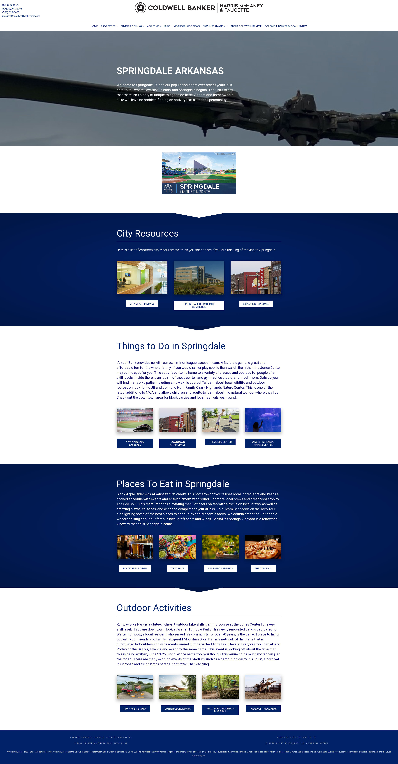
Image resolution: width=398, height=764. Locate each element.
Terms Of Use (285, 737)
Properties (109, 28)
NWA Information (215, 28)
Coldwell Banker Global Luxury (286, 26)
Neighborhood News (187, 26)
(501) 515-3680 (10, 12)
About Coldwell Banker (246, 26)
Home (94, 26)
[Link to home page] (199, 8)
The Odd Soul (127, 504)
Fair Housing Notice (315, 743)
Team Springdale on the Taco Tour (249, 509)
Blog (167, 26)
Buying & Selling (133, 28)
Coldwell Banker (81, 737)
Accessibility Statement (282, 743)
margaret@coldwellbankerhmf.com (21, 16)
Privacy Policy (307, 737)
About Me (154, 28)
